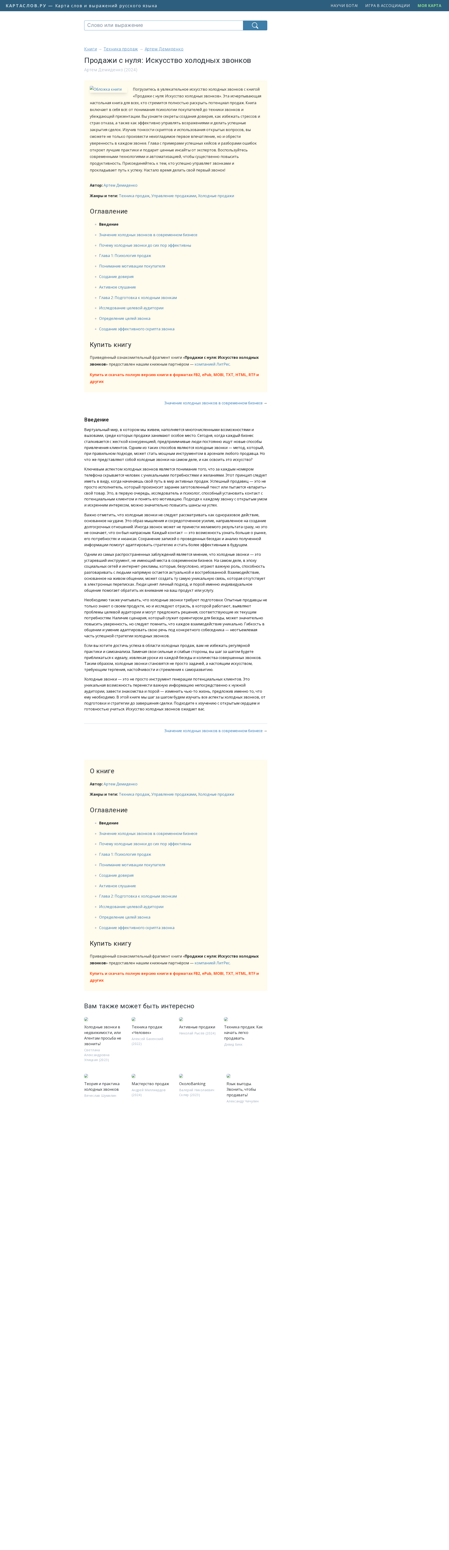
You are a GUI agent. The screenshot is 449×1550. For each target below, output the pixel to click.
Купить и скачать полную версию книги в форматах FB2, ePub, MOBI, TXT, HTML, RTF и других (174, 378)
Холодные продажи (216, 195)
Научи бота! (344, 5)
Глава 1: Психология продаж (125, 255)
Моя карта (430, 5)
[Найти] (255, 25)
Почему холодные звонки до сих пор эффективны (145, 245)
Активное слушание (117, 287)
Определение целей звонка (124, 318)
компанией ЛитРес (212, 364)
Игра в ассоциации (387, 5)
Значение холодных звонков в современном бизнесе (148, 234)
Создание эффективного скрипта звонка (136, 328)
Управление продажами (173, 195)
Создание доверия (116, 276)
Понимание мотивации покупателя (132, 266)
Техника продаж (134, 195)
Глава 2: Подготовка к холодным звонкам (138, 297)
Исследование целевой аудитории (131, 307)
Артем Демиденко (121, 185)
